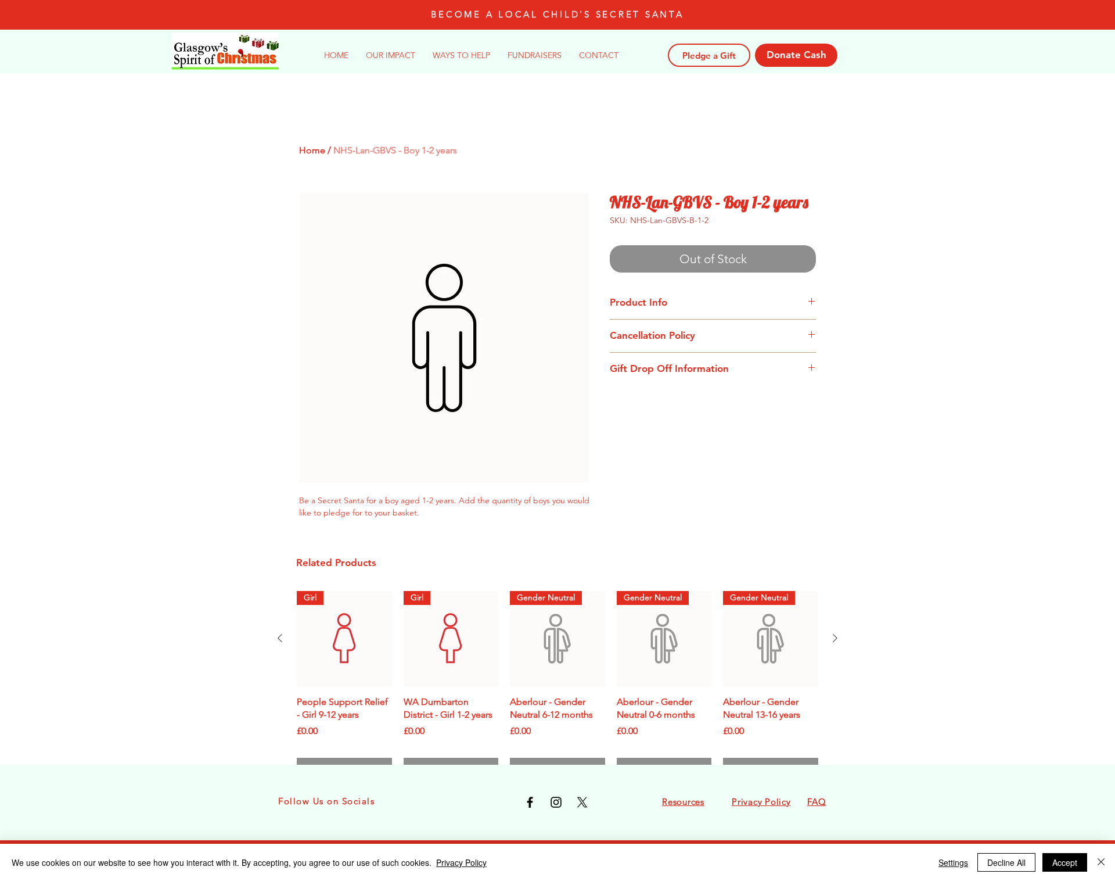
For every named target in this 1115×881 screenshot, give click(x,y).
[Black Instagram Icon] (556, 802)
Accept (1064, 862)
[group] (557, 686)
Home (312, 150)
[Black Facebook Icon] (530, 802)
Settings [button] (953, 862)
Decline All (1006, 862)
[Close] (1101, 862)
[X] (582, 802)
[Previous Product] (280, 638)
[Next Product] (835, 638)
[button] (461, 55)
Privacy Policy (461, 862)
